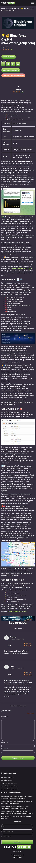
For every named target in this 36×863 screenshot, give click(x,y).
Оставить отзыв (9, 57)
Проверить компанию (11, 70)
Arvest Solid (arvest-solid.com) (10, 789)
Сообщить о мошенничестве (13, 75)
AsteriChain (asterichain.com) (9, 786)
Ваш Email (4, 749)
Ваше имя (4, 742)
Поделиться (4, 61)
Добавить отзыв (6, 710)
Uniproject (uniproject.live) (9, 783)
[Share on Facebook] (3, 64)
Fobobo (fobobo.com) (7, 777)
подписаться (17, 842)
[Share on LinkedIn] (13, 64)
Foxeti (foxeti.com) (6, 780)
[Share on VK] (18, 64)
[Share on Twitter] (8, 64)
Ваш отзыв (4, 716)
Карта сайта (17, 852)
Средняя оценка (5, 47)
